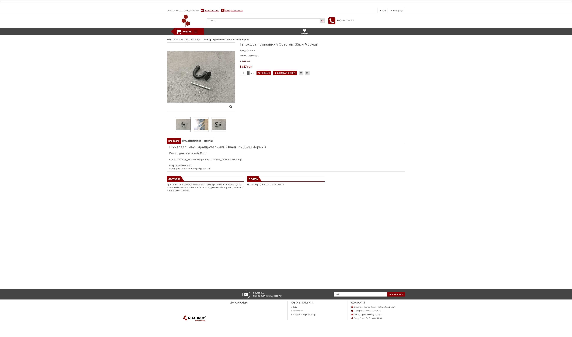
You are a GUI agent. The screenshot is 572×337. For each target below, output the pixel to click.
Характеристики (191, 141)
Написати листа (212, 10)
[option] (201, 77)
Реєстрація (298, 310)
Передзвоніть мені (234, 10)
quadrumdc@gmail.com (371, 314)
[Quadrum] (185, 20)
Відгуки (208, 141)
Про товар (173, 141)
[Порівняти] (307, 73)
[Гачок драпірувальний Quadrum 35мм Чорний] (231, 107)
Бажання (304, 33)
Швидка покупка (286, 73)
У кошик (265, 73)
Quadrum (251, 50)
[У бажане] (301, 73)
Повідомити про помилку (304, 314)
